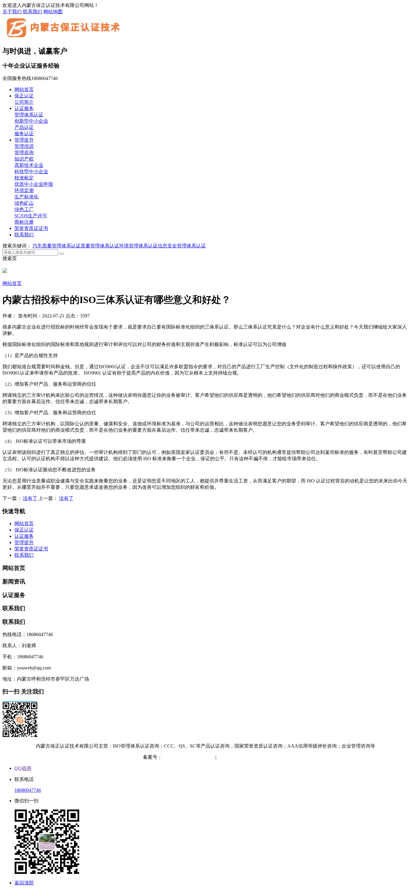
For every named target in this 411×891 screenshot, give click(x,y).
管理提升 (24, 139)
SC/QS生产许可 (30, 215)
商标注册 (24, 222)
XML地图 (258, 757)
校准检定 (24, 177)
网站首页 (24, 89)
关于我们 (12, 11)
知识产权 (24, 158)
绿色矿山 (24, 203)
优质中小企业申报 (33, 184)
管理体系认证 (28, 114)
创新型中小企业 (31, 121)
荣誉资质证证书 (31, 228)
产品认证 (24, 127)
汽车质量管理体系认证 (56, 245)
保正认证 (24, 95)
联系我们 (32, 11)
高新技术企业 (28, 165)
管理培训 (24, 146)
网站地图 (53, 11)
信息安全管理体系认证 (182, 245)
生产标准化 (26, 196)
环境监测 (24, 190)
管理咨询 (24, 152)
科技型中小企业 (31, 171)
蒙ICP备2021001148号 (185, 757)
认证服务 (24, 108)
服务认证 (24, 133)
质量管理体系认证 (100, 245)
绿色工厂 (24, 209)
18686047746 (27, 790)
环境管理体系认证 (138, 245)
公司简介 (24, 102)
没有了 (30, 498)
